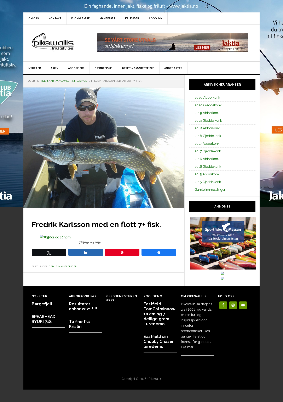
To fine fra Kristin (79, 324)
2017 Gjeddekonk (208, 151)
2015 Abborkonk (207, 174)
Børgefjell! (42, 303)
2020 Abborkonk (207, 98)
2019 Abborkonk (207, 113)
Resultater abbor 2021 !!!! (83, 306)
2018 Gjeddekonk (208, 136)
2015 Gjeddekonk (208, 182)
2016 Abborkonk (207, 159)
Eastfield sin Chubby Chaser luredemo (159, 341)
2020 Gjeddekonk (208, 105)
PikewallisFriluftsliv (59, 42)
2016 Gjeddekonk (208, 167)
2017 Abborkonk (207, 144)
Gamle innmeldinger (63, 266)
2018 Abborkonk (207, 128)
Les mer (187, 347)
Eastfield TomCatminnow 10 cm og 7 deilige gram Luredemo (159, 313)
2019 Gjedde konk (208, 121)
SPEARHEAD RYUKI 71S (44, 319)
